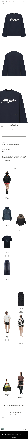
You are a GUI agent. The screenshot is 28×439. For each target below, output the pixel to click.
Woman (13, 135)
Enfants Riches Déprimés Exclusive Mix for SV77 (15, 405)
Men (6, 1)
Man (17, 135)
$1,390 (21, 400)
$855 (21, 343)
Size (2, 127)
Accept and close (14, 437)
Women (3, 1)
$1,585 (7, 282)
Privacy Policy (19, 434)
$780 (7, 255)
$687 (7, 201)
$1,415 (21, 232)
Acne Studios (14, 124)
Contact (3, 426)
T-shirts (4, 3)
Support (13, 1)
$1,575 (7, 228)
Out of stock (14, 129)
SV (9, 1)
